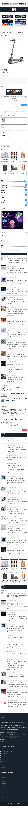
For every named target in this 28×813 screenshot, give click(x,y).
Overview (4, 80)
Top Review (3, 435)
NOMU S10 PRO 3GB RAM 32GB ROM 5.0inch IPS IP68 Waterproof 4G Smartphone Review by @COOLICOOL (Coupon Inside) (16, 469)
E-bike (6, 70)
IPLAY (3, 765)
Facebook (3, 739)
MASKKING (4, 761)
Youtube (3, 741)
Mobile (14, 180)
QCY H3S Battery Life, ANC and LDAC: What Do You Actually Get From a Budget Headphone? (17, 511)
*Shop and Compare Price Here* (9, 738)
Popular (3, 433)
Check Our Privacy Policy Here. (8, 732)
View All (25, 232)
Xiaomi (15, 116)
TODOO (3, 767)
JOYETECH (14, 205)
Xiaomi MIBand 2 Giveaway (15, 441)
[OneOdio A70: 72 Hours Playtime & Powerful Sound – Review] (3, 674)
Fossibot (4, 783)
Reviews (4, 83)
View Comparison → (10, 389)
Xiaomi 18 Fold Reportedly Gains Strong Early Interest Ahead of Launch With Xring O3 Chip (17, 282)
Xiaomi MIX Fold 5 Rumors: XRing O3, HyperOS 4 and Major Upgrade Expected (17, 356)
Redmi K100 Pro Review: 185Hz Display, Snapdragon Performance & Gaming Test (16, 323)
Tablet (14, 182)
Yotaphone (3, 238)
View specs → (10, 122)
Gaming (14, 200)
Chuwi (3, 779)
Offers (3, 76)
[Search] (26, 9)
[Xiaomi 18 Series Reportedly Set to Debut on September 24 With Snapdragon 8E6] (3, 376)
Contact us (3, 731)
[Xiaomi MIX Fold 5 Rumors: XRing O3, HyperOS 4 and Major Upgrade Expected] (3, 353)
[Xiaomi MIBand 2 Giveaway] (3, 440)
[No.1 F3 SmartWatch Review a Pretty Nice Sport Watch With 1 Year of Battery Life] (3, 701)
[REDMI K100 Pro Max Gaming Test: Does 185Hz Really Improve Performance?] (3, 299)
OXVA (3, 757)
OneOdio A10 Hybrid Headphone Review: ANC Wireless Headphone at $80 (17, 694)
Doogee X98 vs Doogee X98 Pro (16, 393)
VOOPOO (4, 755)
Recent (2, 585)
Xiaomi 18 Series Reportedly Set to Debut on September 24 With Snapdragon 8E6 (17, 379)
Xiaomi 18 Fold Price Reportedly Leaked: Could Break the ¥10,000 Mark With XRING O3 (17, 260)
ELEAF (14, 202)
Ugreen (3, 797)
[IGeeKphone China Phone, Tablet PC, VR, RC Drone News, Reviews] (14, 9)
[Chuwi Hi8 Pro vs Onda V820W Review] (3, 456)
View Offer (24, 105)
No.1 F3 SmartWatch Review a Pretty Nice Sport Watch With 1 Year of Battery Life (16, 704)
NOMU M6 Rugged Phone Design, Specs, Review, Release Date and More (16, 449)
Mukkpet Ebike (5, 795)
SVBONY (4, 777)
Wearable (14, 195)
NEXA (3, 759)
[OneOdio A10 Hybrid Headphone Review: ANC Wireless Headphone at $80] (3, 691)
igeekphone (17, 803)
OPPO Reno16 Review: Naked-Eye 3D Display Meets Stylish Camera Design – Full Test (16, 492)
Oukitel (3, 793)
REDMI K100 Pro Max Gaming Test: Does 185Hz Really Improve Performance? (17, 301)
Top (2, 588)
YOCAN (2, 240)
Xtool (2, 243)
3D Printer (14, 190)
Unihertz (4, 785)
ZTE (2, 235)
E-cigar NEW (14, 187)
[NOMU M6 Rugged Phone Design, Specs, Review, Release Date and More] (3, 447)
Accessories (14, 185)
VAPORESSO (4, 753)
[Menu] (2, 9)
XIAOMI (2, 254)
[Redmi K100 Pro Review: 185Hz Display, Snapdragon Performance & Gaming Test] (3, 320)
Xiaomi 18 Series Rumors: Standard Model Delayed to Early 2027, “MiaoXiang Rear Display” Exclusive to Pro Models (16, 367)
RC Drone (14, 192)
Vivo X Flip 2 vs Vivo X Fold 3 (13, 387)
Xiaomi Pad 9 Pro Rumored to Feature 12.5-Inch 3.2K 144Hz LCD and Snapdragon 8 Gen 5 (17, 291)
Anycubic (4, 789)
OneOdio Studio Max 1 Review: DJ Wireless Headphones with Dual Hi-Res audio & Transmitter (17, 684)
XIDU (2, 245)
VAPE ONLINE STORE (7, 751)
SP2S (3, 763)
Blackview (4, 781)
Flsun (3, 787)
